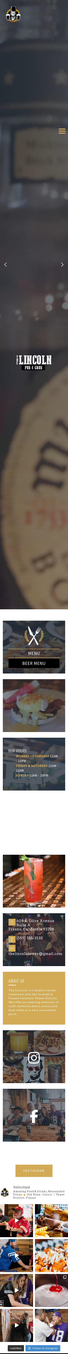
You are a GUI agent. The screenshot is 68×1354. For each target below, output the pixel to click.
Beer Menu (34, 663)
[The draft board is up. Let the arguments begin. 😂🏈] (16, 1255)
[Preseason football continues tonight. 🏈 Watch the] (51, 1325)
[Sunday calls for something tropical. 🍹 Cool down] (51, 1290)
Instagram (34, 1171)
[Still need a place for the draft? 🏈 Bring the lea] (16, 1290)
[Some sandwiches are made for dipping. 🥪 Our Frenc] (51, 1220)
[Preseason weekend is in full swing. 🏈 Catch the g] (16, 1220)
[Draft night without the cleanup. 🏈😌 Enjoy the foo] (16, 1325)
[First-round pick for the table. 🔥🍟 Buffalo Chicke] (51, 1255)
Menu (34, 653)
